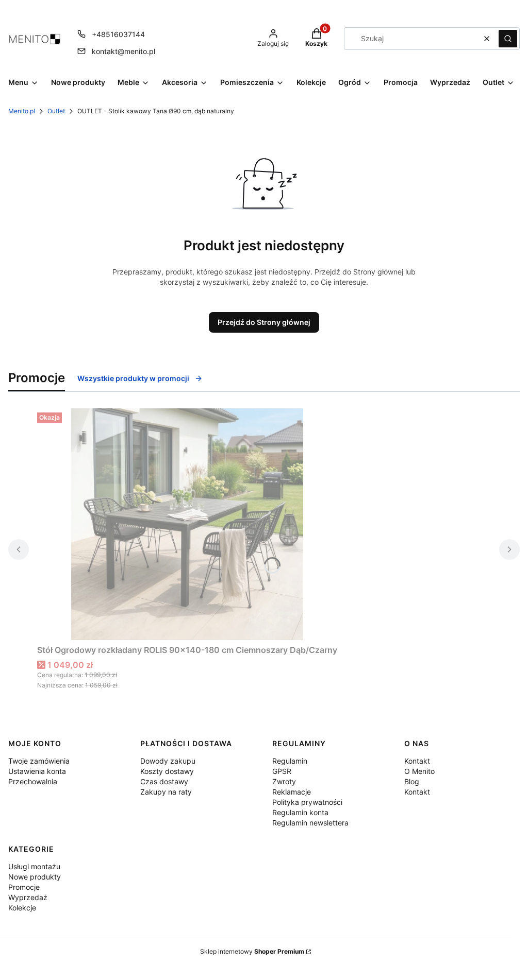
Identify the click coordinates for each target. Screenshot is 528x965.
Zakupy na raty (166, 791)
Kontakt (417, 760)
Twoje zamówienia (39, 760)
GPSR (281, 771)
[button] (508, 38)
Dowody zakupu (167, 760)
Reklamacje (291, 791)
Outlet (56, 111)
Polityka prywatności (307, 802)
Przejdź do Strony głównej (264, 322)
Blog (411, 781)
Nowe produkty (34, 876)
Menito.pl (21, 111)
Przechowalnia (32, 781)
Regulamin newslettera (310, 822)
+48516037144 (118, 34)
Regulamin (289, 760)
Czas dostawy (164, 781)
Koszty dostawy (167, 771)
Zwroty (284, 781)
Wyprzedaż (27, 897)
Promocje (24, 887)
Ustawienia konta (37, 771)
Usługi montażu (34, 866)
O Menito (419, 771)
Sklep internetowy (252, 951)
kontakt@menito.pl (123, 51)
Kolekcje (22, 907)
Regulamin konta (300, 812)
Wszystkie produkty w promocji (133, 378)
